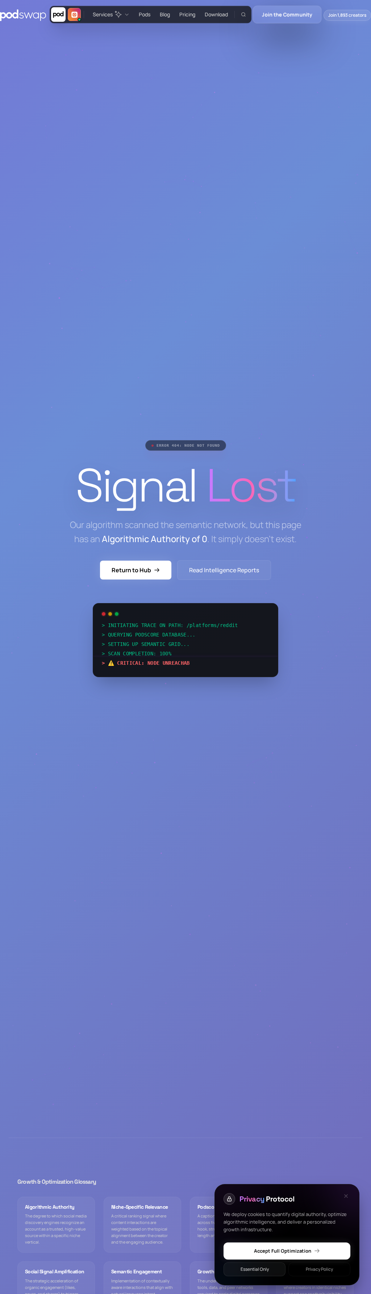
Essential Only (255, 1269)
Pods (144, 14)
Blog (165, 14)
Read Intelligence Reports (224, 570)
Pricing (187, 14)
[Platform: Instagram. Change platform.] (74, 14)
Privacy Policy (319, 1269)
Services (103, 14)
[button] (243, 14)
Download (216, 14)
